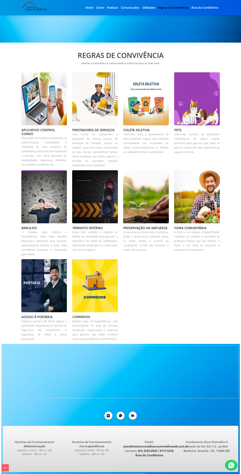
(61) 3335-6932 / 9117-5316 (155, 451)
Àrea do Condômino (149, 455)
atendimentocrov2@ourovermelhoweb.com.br (155, 446)
